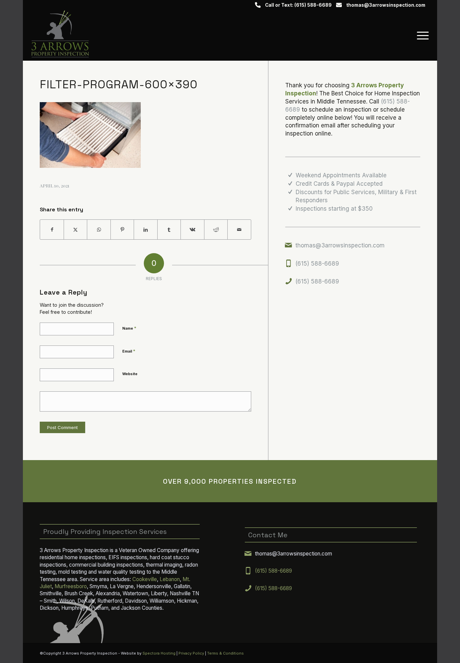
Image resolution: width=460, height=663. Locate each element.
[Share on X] (75, 229)
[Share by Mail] (239, 229)
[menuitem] (421, 35)
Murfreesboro (71, 586)
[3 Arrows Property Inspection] (60, 35)
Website (129, 373)
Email (128, 351)
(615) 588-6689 (317, 263)
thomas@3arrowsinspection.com (385, 5)
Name (129, 328)
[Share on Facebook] (52, 229)
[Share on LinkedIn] (145, 229)
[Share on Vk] (192, 229)
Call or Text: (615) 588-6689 (298, 5)
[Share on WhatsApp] (98, 229)
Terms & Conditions (225, 653)
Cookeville (144, 579)
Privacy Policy (191, 653)
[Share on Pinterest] (122, 229)
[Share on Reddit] (216, 229)
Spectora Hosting (158, 653)
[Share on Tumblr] (169, 229)
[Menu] (421, 35)
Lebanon (170, 579)
